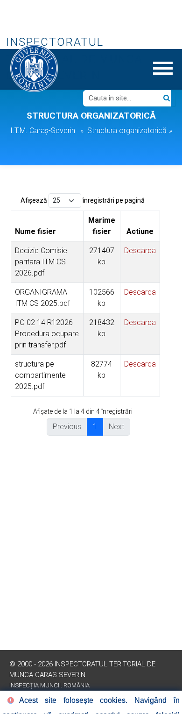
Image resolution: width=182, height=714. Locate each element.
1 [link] (95, 426)
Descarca (140, 250)
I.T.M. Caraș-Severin (42, 130)
